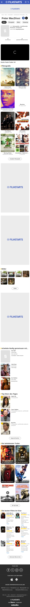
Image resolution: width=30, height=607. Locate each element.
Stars (6, 14)
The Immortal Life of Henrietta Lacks (8, 109)
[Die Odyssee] (17, 529)
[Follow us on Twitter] (13, 570)
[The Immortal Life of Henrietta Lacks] (8, 99)
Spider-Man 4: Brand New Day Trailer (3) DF (8, 481)
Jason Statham (14, 409)
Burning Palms (8, 153)
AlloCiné (3, 587)
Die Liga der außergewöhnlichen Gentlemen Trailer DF (22, 462)
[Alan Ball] (5, 356)
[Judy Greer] (5, 370)
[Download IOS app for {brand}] (12, 579)
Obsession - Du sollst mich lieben (10, 528)
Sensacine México (20, 589)
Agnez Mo (13, 396)
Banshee (22, 104)
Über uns (4, 594)
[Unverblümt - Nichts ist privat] (22, 143)
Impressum (13, 594)
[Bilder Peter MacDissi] (4, 274)
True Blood (8, 131)
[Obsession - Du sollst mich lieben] (3, 529)
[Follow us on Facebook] (9, 570)
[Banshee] (22, 97)
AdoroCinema (5, 589)
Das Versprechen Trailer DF (8, 462)
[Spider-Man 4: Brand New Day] (3, 516)
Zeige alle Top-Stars (15, 438)
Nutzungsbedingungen (21, 594)
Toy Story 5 (23, 513)
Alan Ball (13, 350)
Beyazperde (23, 587)
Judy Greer (14, 364)
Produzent (19, 27)
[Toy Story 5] (17, 516)
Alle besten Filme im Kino (15, 557)
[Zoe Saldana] (5, 383)
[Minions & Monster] (17, 543)
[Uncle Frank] (8, 77)
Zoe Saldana (14, 378)
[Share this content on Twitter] (26, 18)
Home (3, 14)
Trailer (7, 523)
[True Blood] (8, 121)
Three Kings (13, 367)
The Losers (22, 131)
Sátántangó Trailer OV (7, 500)
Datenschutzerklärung (11, 596)
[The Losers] (22, 121)
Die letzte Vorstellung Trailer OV (22, 500)
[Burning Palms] (8, 143)
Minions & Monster (23, 541)
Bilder (4, 269)
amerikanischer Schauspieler (19, 14)
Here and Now (22, 87)
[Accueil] (14, 2)
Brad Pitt (13, 422)
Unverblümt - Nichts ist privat (22, 153)
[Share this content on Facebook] (23, 18)
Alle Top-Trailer (15, 505)
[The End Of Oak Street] (3, 543)
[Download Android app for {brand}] (17, 579)
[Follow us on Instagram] (17, 570)
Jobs (9, 594)
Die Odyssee (24, 527)
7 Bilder (15, 288)
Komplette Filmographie (15, 158)
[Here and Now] (22, 77)
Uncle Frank (8, 87)
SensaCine (13, 587)
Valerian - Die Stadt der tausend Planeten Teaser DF (22, 481)
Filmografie (6, 66)
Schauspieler (10, 14)
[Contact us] (21, 570)
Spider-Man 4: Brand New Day (10, 514)
